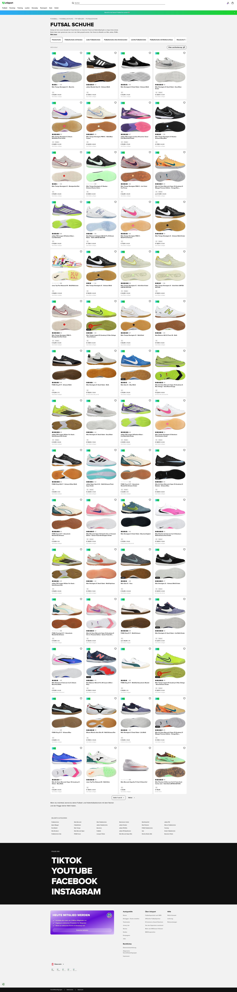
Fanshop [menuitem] (12, 8)
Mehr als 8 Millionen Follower (154, 928)
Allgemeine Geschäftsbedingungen (130, 952)
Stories (125, 928)
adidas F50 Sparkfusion (125, 831)
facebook (74, 881)
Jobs (124, 938)
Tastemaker (126, 922)
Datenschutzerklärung (129, 947)
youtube (71, 871)
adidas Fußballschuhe (102, 825)
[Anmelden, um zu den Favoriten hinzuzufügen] (81, 52)
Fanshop (166, 828)
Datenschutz (70, 989)
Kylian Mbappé (55, 825)
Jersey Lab (126, 925)
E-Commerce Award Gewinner (154, 922)
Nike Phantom (145, 825)
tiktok (66, 860)
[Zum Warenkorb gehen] (232, 3)
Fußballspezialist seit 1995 (153, 915)
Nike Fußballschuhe (102, 822)
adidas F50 (167, 822)
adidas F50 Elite (123, 828)
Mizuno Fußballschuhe (170, 825)
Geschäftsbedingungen (56, 989)
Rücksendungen (172, 922)
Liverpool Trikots (101, 834)
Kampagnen (126, 935)
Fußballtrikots (77, 825)
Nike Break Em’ (145, 822)
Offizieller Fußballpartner (152, 918)
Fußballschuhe (66, 19)
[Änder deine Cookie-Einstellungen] (3, 984)
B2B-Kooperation (150, 932)
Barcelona (99, 828)
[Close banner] (234, 12)
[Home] (7, 3)
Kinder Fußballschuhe (169, 831)
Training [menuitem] (20, 8)
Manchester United (124, 822)
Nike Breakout (55, 831)
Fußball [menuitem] (4, 8)
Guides (125, 932)
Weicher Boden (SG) (147, 834)
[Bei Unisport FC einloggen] (228, 3)
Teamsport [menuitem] (43, 8)
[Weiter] (186, 39)
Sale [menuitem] (50, 8)
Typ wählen (79, 19)
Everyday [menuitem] (35, 8)
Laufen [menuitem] (27, 8)
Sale (143, 831)
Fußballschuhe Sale (56, 834)
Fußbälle (99, 831)
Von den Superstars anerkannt (154, 925)
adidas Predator (123, 825)
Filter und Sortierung (175, 47)
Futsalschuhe (91, 19)
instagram (76, 891)
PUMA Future (77, 834)
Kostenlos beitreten (82, 930)
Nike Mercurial (77, 822)
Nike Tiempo (77, 828)
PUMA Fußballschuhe (147, 828)
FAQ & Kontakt (171, 915)
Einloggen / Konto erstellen (131, 918)
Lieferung (170, 918)
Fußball (54, 19)
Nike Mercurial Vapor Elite (125, 834)
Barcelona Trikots (168, 834)
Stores (125, 915)
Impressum (126, 956)
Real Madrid (54, 828)
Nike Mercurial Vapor (79, 831)
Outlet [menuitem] (56, 8)
